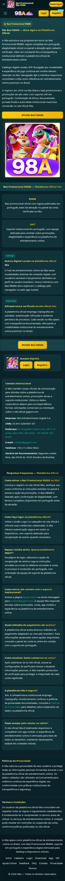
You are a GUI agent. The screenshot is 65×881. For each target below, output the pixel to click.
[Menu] (5, 13)
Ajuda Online (30, 597)
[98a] (12, 363)
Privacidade (56, 863)
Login (44, 13)
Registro (57, 12)
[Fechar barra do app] (4, 4)
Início (9, 858)
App (51, 858)
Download (40, 858)
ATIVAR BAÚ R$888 (32, 115)
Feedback (24, 863)
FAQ (34, 863)
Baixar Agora (56, 4)
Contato (43, 863)
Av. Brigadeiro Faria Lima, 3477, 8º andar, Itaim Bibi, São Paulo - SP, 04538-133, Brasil (30, 432)
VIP (57, 858)
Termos (33, 868)
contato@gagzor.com (25, 442)
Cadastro (19, 858)
